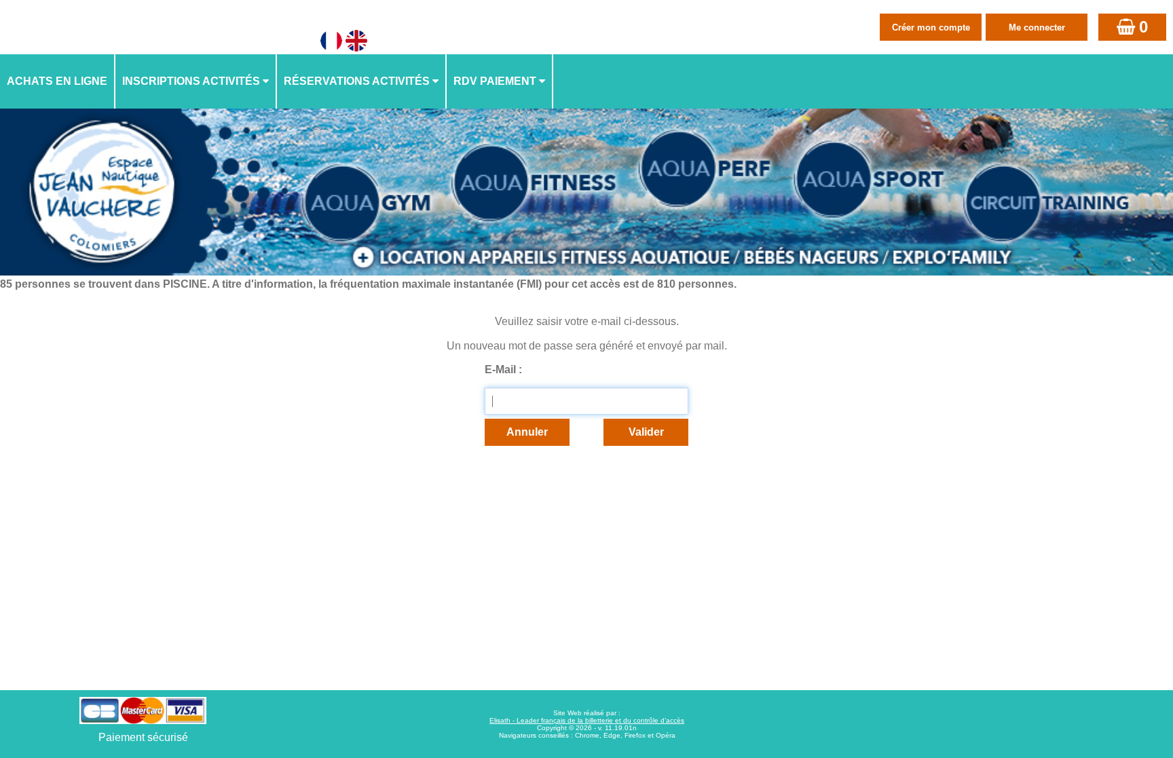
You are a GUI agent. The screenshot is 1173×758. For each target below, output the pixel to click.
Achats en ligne (57, 81)
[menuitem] (57, 81)
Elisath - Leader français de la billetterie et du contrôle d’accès (586, 720)
